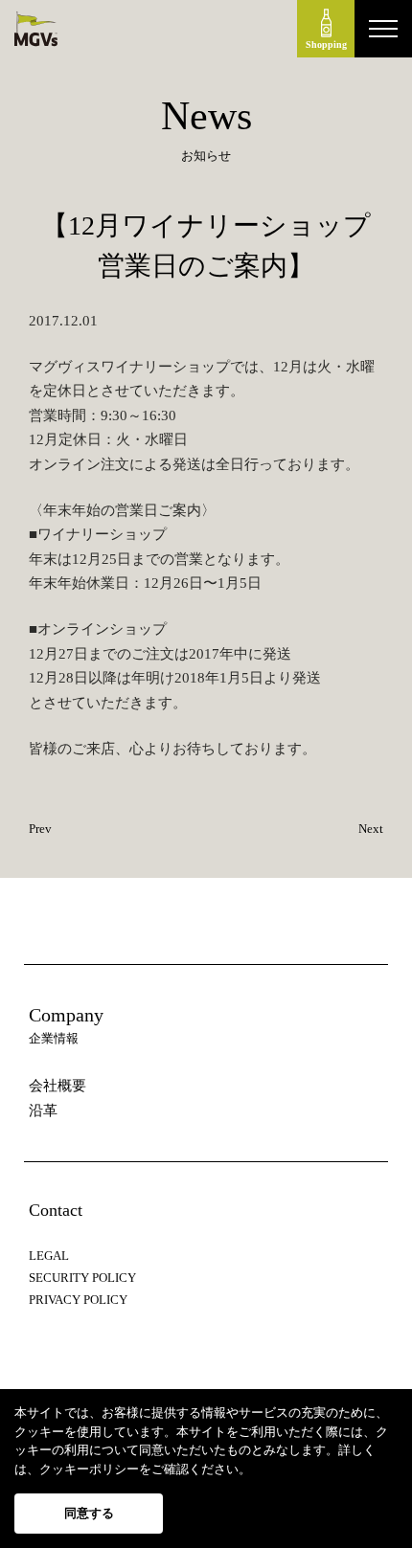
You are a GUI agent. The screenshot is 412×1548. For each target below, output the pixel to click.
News (206, 116)
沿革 (43, 1110)
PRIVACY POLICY (78, 1299)
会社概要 (57, 1085)
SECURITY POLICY (82, 1277)
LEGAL (49, 1255)
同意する (89, 1513)
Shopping (326, 44)
